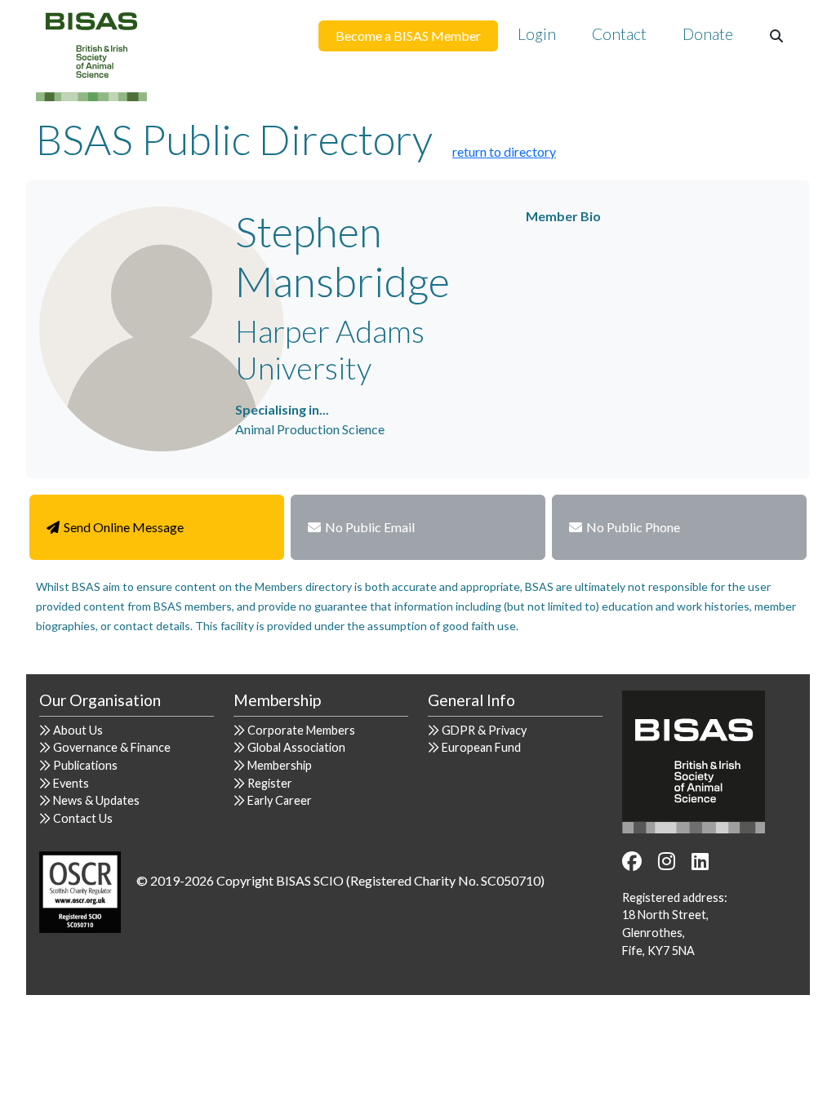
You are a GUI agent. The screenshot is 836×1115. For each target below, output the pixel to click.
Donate (708, 33)
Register (269, 783)
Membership (279, 765)
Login (537, 33)
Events (71, 783)
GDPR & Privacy (484, 730)
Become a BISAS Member (408, 35)
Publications (85, 765)
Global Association (296, 747)
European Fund (481, 747)
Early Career (279, 800)
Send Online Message (124, 527)
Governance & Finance (112, 747)
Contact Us (83, 818)
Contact (619, 33)
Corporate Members (301, 730)
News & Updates (96, 800)
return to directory (504, 151)
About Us (78, 730)
